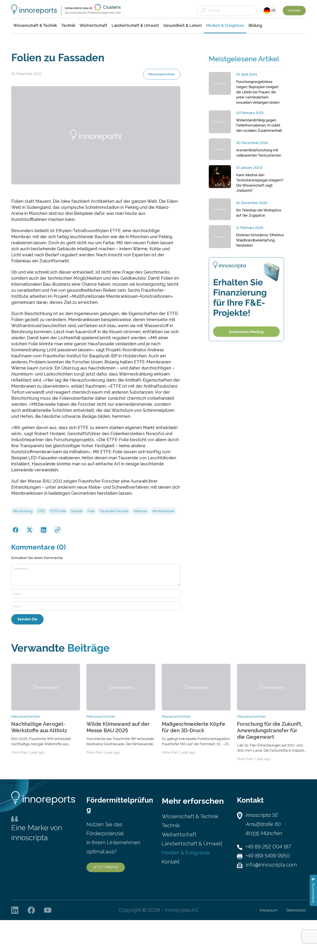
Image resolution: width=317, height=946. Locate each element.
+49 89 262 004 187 (268, 846)
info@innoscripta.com (271, 865)
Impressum (269, 910)
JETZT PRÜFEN (105, 867)
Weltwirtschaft (179, 834)
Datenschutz (296, 910)
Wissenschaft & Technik (190, 816)
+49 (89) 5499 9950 (268, 856)
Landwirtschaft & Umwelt (192, 843)
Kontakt (294, 10)
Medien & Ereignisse (186, 852)
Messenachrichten (161, 74)
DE (273, 10)
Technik (171, 825)
